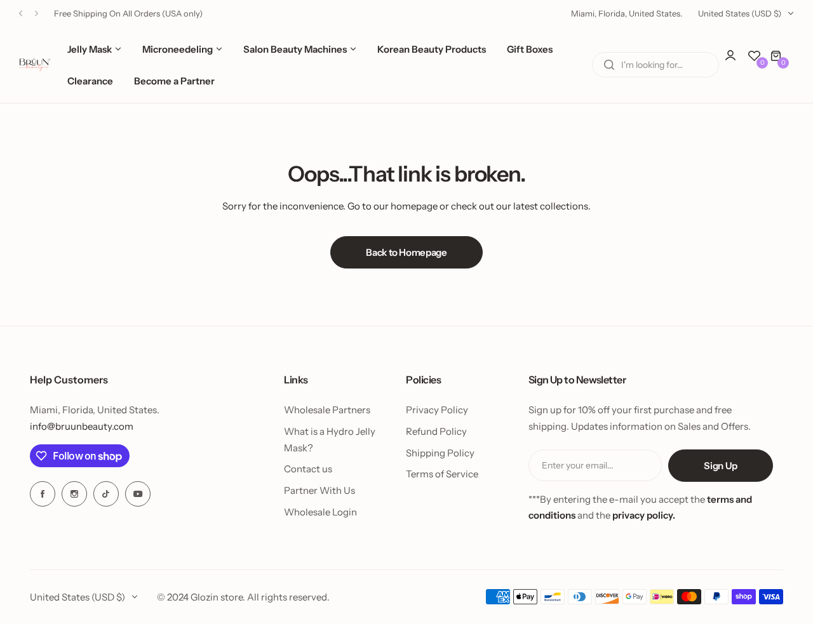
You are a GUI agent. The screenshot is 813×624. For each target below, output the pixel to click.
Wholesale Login (320, 512)
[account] (736, 61)
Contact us (308, 469)
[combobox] (655, 64)
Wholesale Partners (327, 410)
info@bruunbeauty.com (81, 426)
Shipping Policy (440, 453)
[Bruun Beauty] (35, 65)
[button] (20, 13)
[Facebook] (42, 494)
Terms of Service (442, 474)
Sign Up (720, 466)
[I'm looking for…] (609, 64)
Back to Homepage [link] (406, 252)
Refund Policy (436, 431)
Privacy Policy (437, 410)
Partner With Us (319, 490)
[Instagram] (74, 494)
